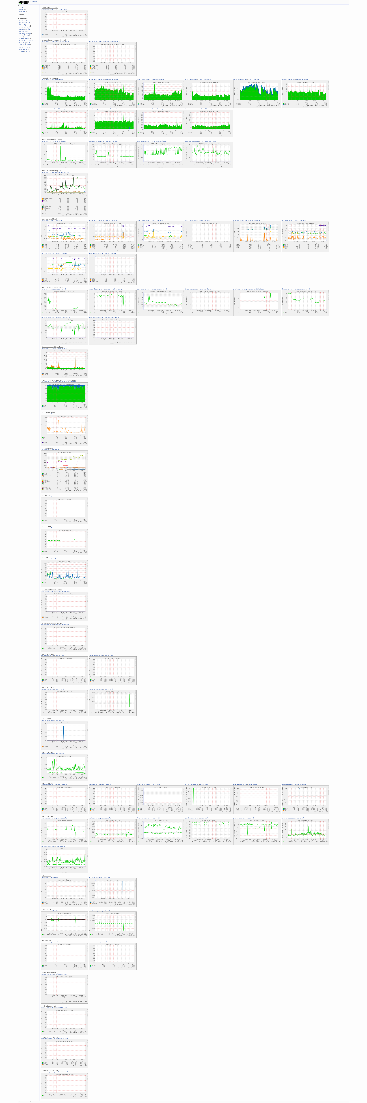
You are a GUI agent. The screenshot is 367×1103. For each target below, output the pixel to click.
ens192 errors (62, 784)
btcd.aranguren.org (191, 79)
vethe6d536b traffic (62, 1072)
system (21, 47)
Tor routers (54, 528)
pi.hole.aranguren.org (288, 79)
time (20, 49)
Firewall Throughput (57, 79)
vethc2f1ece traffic (61, 1007)
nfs (20, 31)
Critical (21, 7)
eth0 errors (54, 877)
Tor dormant (54, 497)
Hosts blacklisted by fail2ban (60, 172)
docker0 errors (59, 655)
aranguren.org (23, 16)
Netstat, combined (56, 220)
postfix (21, 37)
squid (20, 46)
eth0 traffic (54, 911)
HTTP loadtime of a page (58, 141)
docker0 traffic (59, 689)
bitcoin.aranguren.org (143, 79)
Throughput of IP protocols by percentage (64, 381)
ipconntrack (54, 942)
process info (22, 40)
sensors (21, 44)
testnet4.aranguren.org (192, 109)
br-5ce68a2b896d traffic (62, 624)
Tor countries (55, 449)
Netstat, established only (59, 289)
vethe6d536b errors (62, 1038)
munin (21, 27)
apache (21, 20)
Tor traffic (54, 559)
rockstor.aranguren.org (96, 109)
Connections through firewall (60, 41)
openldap (22, 33)
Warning (21, 9)
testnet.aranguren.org (144, 109)
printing (21, 38)
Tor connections (56, 414)
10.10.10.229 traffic (61, 9)
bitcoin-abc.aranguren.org (97, 79)
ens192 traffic (62, 818)
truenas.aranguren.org (192, 141)
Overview (33, 1)
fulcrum (21, 26)
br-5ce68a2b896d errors (62, 591)
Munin (33, 1101)
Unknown (22, 11)
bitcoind (21, 22)
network (21, 29)
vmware (21, 51)
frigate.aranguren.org (47, 9)
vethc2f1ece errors (61, 974)
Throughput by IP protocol (59, 348)
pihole (21, 35)
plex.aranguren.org (95, 41)
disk (20, 24)
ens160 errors (60, 720)
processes (22, 42)
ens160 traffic (60, 753)
